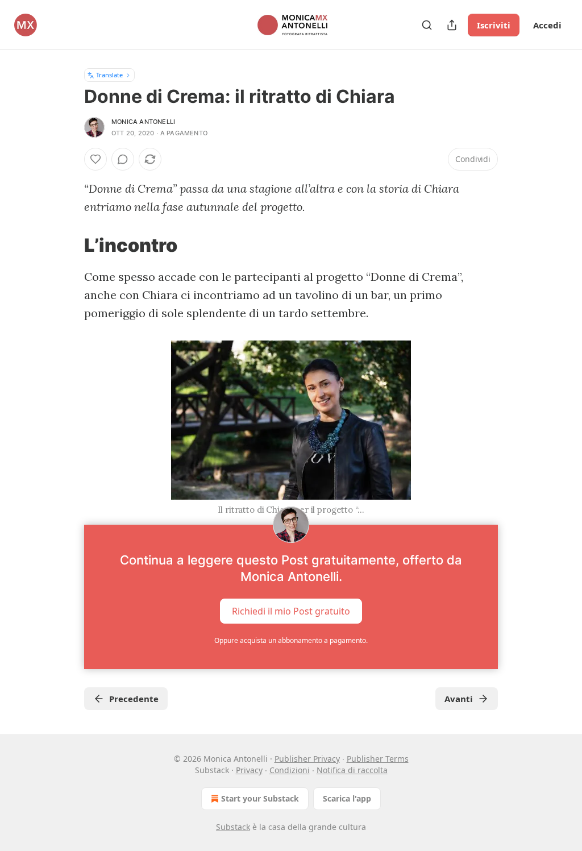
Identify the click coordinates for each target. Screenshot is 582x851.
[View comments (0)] (122, 159)
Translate (109, 74)
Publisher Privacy (307, 758)
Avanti (458, 698)
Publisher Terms (378, 758)
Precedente (134, 698)
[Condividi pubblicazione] (451, 25)
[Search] (426, 25)
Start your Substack (260, 798)
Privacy (249, 770)
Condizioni (289, 770)
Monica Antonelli (143, 122)
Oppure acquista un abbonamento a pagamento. (291, 640)
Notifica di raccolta (352, 770)
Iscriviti (493, 25)
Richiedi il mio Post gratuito (291, 611)
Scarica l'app (347, 798)
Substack (233, 826)
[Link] (68, 245)
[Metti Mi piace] (95, 159)
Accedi (547, 25)
